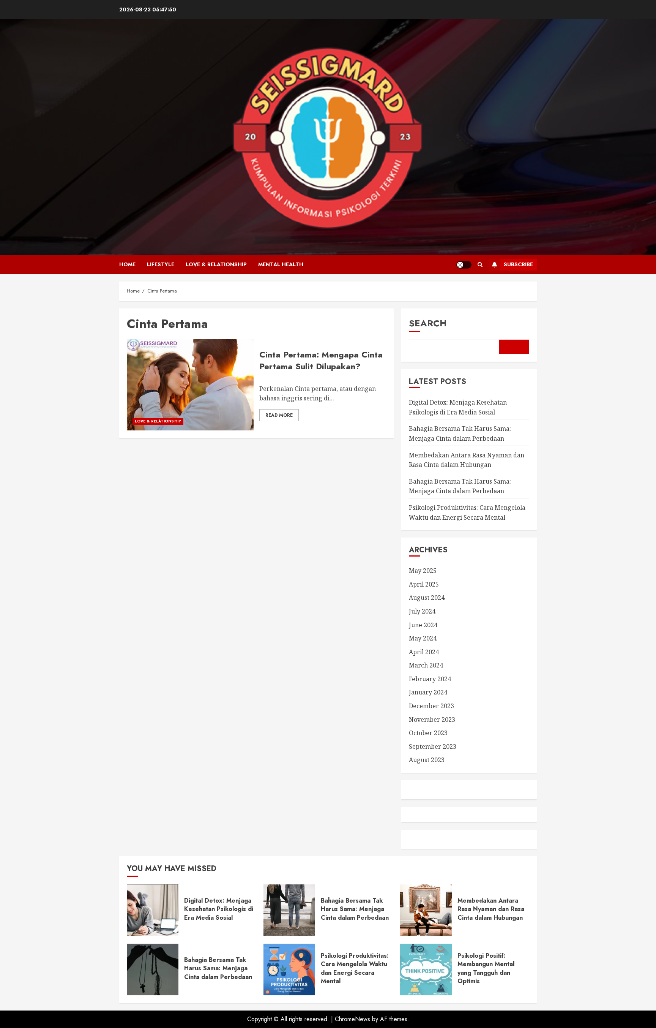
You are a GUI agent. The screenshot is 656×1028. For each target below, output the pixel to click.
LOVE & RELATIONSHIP (216, 264)
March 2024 (426, 665)
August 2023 (427, 760)
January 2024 (428, 692)
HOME (127, 264)
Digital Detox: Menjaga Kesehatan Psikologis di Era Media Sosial (218, 909)
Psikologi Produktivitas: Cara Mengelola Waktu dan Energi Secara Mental (355, 968)
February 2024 (430, 679)
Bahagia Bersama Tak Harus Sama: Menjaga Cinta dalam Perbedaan (460, 486)
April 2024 (424, 652)
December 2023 (431, 706)
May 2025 (423, 570)
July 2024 (422, 611)
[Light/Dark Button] (464, 265)
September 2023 (432, 746)
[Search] (480, 264)
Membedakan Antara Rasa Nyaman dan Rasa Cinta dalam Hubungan (490, 909)
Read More (279, 415)
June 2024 (423, 625)
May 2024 (423, 638)
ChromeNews (352, 1019)
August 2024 (427, 597)
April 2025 (424, 584)
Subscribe (518, 264)
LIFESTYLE (160, 264)
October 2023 (428, 733)
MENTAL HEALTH (280, 264)
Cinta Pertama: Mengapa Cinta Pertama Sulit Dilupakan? (321, 360)
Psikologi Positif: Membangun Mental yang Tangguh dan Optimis (485, 968)
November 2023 (432, 719)
